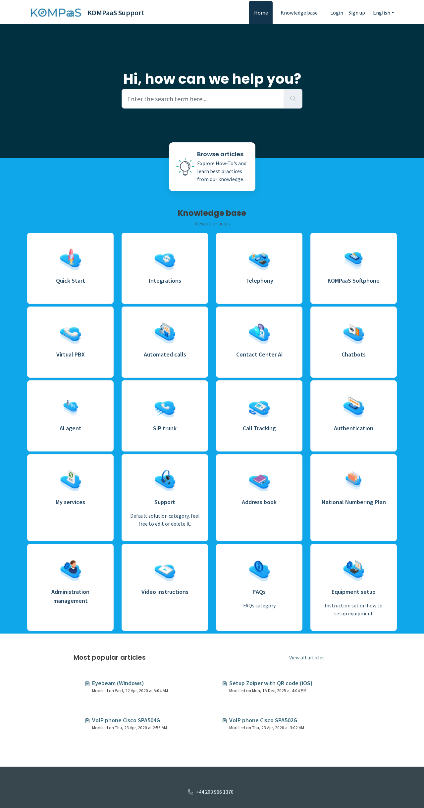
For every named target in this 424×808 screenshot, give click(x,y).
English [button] (381, 12)
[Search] (293, 99)
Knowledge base (299, 12)
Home (261, 12)
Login (336, 12)
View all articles (212, 223)
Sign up (356, 12)
